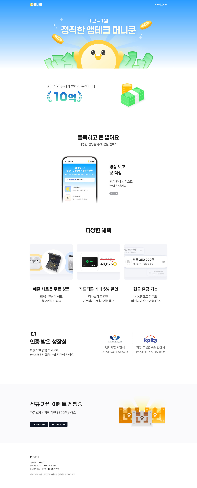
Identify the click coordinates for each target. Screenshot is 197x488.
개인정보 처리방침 (50, 474)
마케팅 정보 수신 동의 (67, 474)
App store (40, 424)
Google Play (60, 424)
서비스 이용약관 (36, 474)
